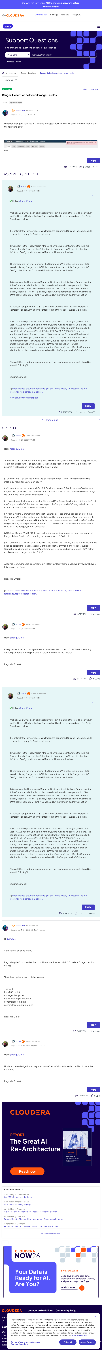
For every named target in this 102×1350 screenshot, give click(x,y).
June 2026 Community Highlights (18, 1204)
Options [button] (9, 79)
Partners (65, 14)
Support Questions (28, 73)
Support (76, 14)
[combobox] (63, 55)
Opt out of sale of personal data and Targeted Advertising (26, 1343)
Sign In (8, 26)
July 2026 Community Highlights (18, 1197)
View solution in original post (24, 397)
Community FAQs (66, 1310)
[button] (97, 119)
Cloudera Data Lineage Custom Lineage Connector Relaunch (30, 1211)
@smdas (11, 938)
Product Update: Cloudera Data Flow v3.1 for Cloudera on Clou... (31, 1226)
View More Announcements (51, 1234)
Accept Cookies (87, 1342)
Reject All (68, 1342)
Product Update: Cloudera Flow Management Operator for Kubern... (33, 1219)
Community (41, 14)
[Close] (96, 1316)
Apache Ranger (16, 102)
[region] (53, 1331)
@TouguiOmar (25, 201)
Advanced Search (13, 61)
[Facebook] (3, 1322)
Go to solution (90, 89)
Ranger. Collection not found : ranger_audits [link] (57, 73)
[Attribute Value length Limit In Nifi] (2, 420)
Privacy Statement (79, 1335)
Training (54, 14)
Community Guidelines (39, 1310)
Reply (93, 160)
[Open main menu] (99, 26)
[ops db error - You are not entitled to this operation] (99, 420)
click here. (5, 1344)
